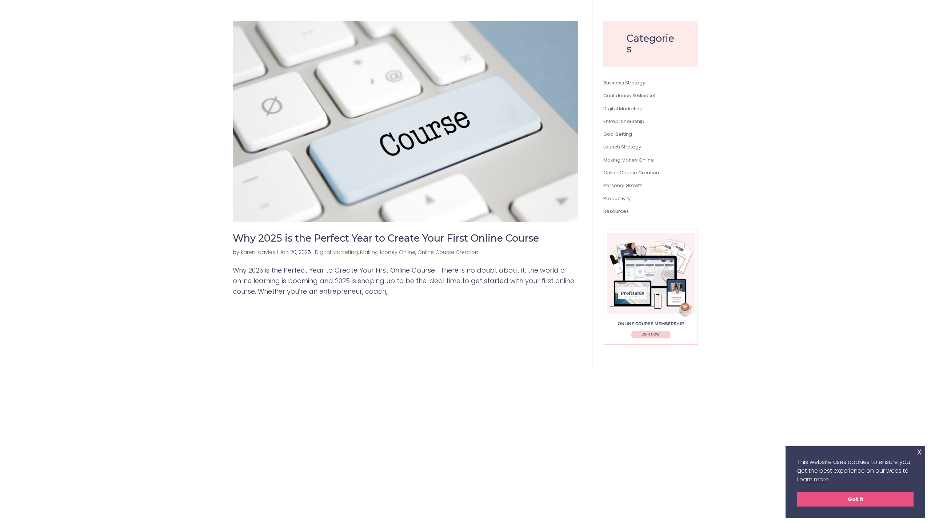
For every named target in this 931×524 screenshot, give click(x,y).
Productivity (617, 198)
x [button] (919, 451)
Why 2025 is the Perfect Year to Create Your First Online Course (386, 238)
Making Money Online (387, 252)
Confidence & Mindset (629, 95)
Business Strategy (624, 82)
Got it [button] (855, 499)
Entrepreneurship (623, 121)
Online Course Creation (447, 252)
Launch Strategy (622, 146)
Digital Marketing (336, 252)
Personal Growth (623, 185)
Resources (616, 211)
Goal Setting (617, 134)
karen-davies (258, 252)
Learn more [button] (813, 479)
